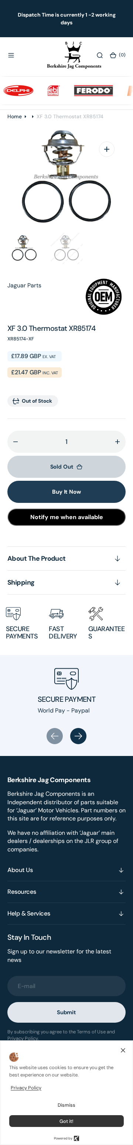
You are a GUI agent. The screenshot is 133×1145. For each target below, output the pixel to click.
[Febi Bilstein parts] (49, 91)
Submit (66, 1012)
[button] (11, 55)
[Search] (99, 55)
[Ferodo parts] (89, 91)
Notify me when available (66, 517)
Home (14, 116)
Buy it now (66, 492)
